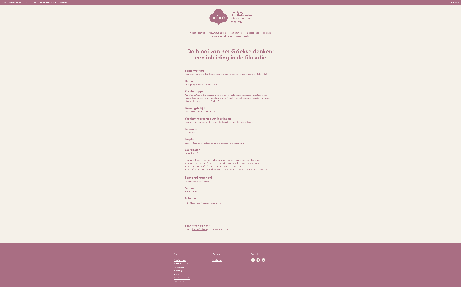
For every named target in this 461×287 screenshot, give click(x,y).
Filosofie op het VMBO (222, 35)
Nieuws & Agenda (15, 2)
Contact (34, 2)
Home (4, 2)
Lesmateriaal (236, 32)
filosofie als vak (197, 32)
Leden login (455, 2)
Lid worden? (63, 2)
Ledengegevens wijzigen (47, 2)
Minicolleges (253, 32)
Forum (26, 2)
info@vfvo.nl (217, 260)
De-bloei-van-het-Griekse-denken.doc (204, 203)
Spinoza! (267, 32)
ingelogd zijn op (199, 229)
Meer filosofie (242, 35)
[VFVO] (230, 17)
